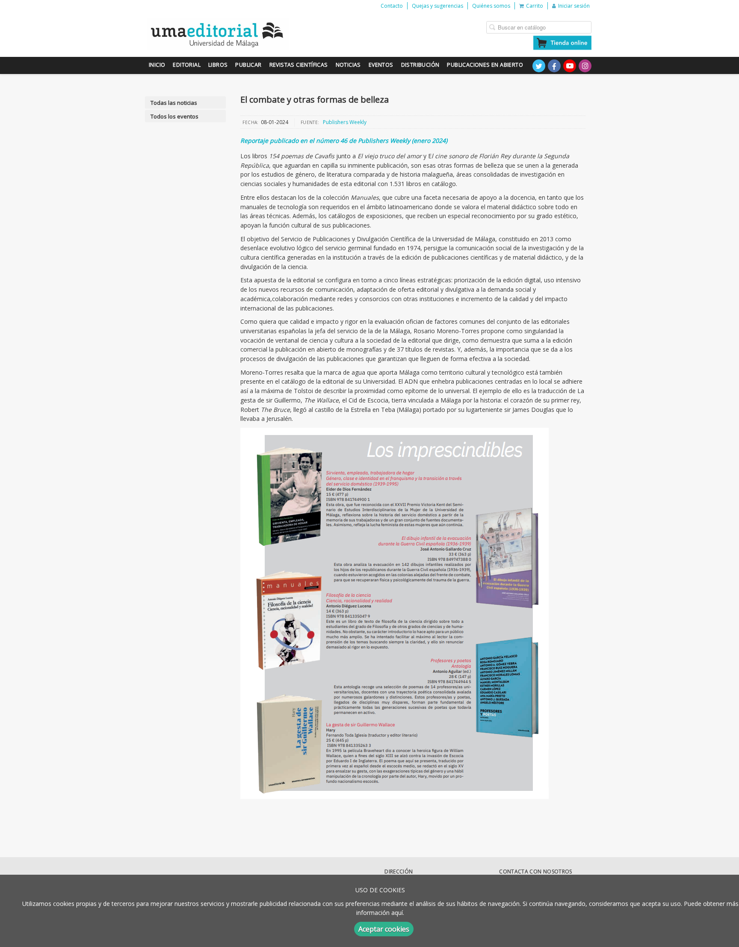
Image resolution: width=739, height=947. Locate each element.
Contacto (392, 5)
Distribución (420, 64)
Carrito (534, 5)
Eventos (381, 64)
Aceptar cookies (383, 929)
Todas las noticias (174, 103)
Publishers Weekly (345, 122)
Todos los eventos (174, 116)
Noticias (348, 64)
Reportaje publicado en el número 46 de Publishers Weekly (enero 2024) (343, 140)
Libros (218, 64)
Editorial (187, 64)
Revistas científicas (298, 64)
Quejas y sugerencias (437, 5)
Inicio (157, 64)
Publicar (248, 64)
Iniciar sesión (574, 5)
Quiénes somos (491, 5)
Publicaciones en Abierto (485, 64)
